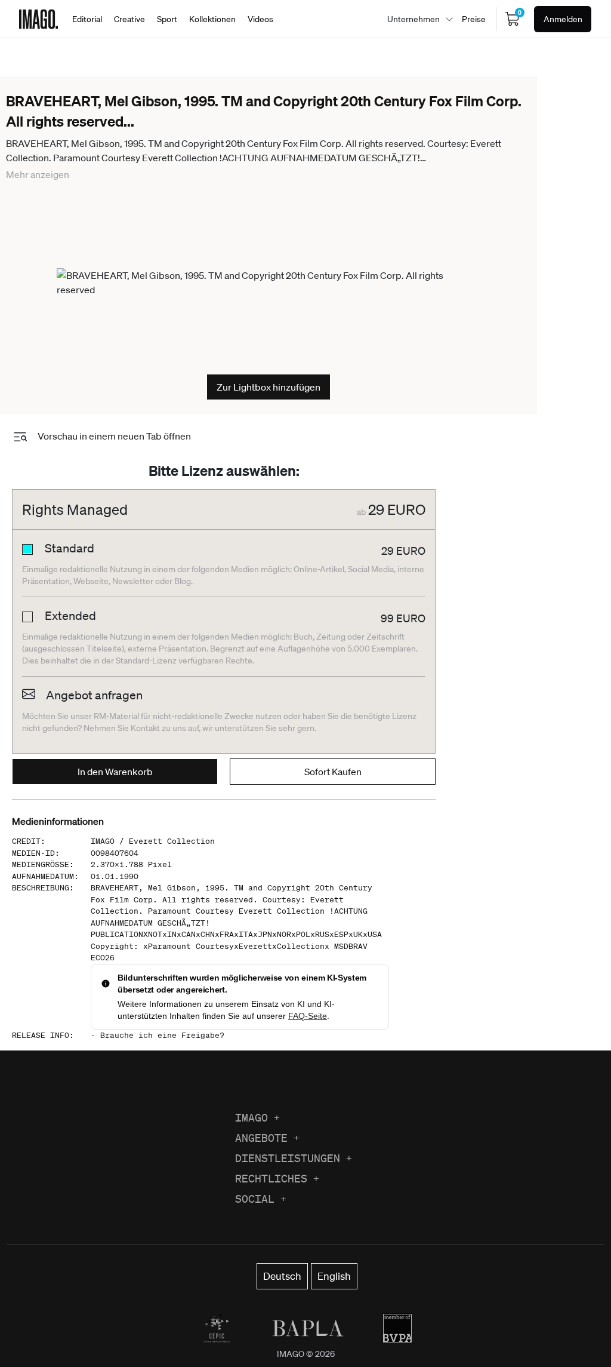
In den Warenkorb (115, 772)
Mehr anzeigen (37, 174)
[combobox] (417, 19)
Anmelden (563, 19)
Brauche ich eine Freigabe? (162, 1035)
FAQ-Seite (307, 1016)
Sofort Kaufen (333, 772)
